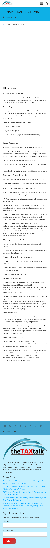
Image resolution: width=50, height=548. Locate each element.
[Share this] (10, 426)
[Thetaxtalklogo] (7, 3)
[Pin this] (25, 426)
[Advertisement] (25, 58)
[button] (41, 4)
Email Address (8, 530)
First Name (7, 521)
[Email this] (5, 426)
